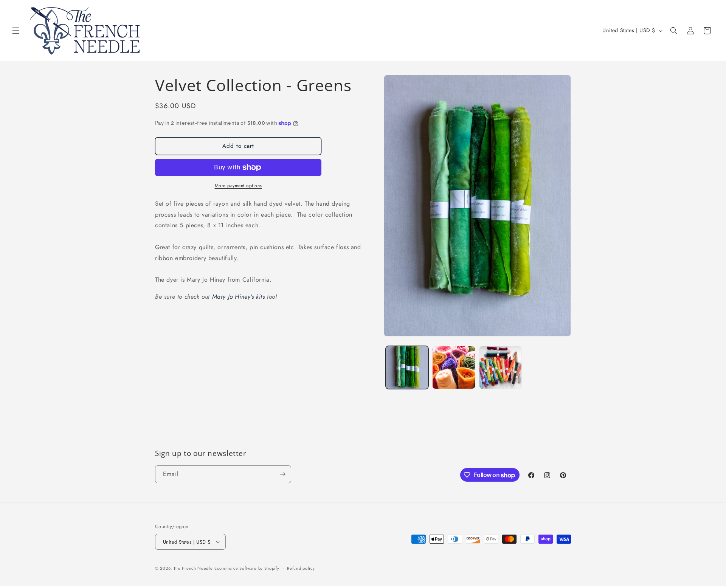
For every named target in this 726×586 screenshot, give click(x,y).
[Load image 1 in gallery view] (407, 367)
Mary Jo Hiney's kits (238, 297)
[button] (16, 30)
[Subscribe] (282, 474)
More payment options (238, 185)
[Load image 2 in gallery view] (453, 367)
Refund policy (301, 568)
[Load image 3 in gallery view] (500, 367)
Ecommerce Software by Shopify (246, 568)
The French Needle (193, 568)
